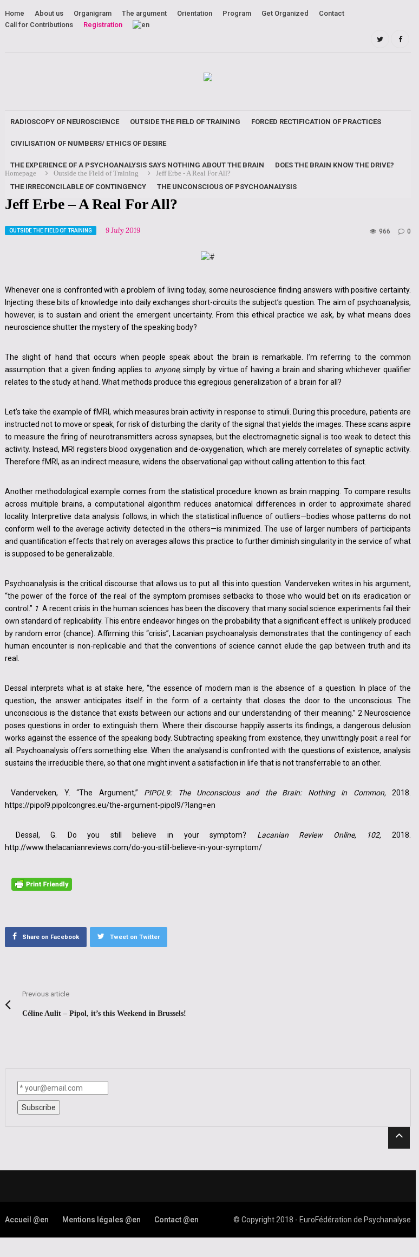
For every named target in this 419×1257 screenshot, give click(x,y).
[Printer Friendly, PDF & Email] (43, 883)
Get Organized (285, 13)
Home (14, 13)
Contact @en (176, 1219)
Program (236, 13)
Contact (331, 13)
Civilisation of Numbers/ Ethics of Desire (88, 143)
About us (49, 13)
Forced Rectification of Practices (316, 122)
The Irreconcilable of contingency (78, 187)
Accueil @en (27, 1219)
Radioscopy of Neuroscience (64, 122)
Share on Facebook (50, 937)
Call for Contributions (39, 25)
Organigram (93, 13)
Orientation (194, 13)
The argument (144, 13)
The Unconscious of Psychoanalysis (227, 187)
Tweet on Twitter (135, 937)
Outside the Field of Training (185, 122)
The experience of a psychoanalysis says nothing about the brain (137, 165)
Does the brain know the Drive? (334, 165)
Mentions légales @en (101, 1219)
